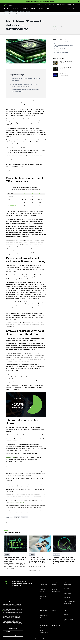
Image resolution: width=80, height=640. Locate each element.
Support (33, 9)
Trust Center (55, 589)
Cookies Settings (33, 638)
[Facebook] (52, 629)
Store (48, 9)
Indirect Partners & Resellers (68, 613)
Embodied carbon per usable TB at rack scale (63, 42)
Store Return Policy (44, 594)
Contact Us (66, 606)
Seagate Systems (67, 603)
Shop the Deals (43, 584)
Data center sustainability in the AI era (22, 584)
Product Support (67, 584)
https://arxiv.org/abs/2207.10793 (17, 503)
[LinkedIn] (54, 629)
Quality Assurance (56, 592)
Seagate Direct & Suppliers (70, 617)
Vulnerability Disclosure (26, 638)
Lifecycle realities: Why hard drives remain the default (63, 49)
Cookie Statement (6, 610)
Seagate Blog (6, 11)
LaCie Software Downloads (70, 591)
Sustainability (17, 517)
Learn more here (10, 457)
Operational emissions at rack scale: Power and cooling (63, 46)
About (40, 9)
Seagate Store (43, 582)
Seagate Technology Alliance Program (68, 620)
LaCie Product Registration (67, 598)
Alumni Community (44, 632)
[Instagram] (59, 629)
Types (17, 14)
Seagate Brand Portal (71, 638)
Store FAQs (42, 592)
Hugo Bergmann (9, 523)
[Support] (35, 8)
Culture (42, 628)
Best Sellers (42, 587)
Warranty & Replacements (69, 601)
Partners (57, 4)
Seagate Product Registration (67, 594)
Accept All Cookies (13, 628)
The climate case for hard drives (61, 52)
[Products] (9, 8)
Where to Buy (43, 599)
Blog (45, 4)
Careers (42, 630)
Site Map (65, 638)
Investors (54, 610)
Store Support (43, 596)
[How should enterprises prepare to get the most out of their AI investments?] (15, 544)
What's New (42, 589)
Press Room (42, 613)
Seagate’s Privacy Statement (13, 618)
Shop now (47, 1)
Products (6, 9)
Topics (10, 14)
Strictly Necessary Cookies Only (12, 631)
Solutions (15, 9)
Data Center (24, 517)
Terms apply (52, 1)
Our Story (54, 584)
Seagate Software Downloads (67, 587)
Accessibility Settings (40, 638)
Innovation (24, 9)
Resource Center (51, 4)
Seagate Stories (40, 4)
